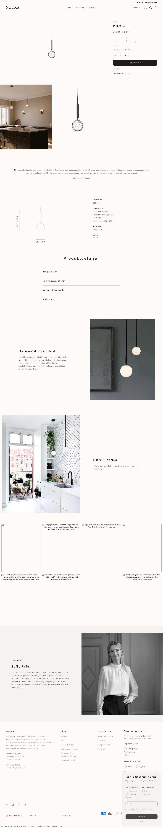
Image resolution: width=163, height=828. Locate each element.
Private (140, 2)
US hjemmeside (103, 745)
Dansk (135, 7)
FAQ (62, 740)
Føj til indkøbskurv (135, 63)
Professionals (151, 2)
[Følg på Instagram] (13, 805)
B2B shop (101, 749)
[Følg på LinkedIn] (25, 805)
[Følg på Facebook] (7, 805)
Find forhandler (67, 745)
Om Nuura (10, 731)
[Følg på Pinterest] (19, 805)
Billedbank (101, 740)
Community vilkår (68, 760)
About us (92, 7)
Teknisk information (105, 736)
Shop (69, 7)
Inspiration (80, 7)
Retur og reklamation (69, 749)
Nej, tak (141, 822)
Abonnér (141, 817)
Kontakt (64, 736)
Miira (115, 22)
